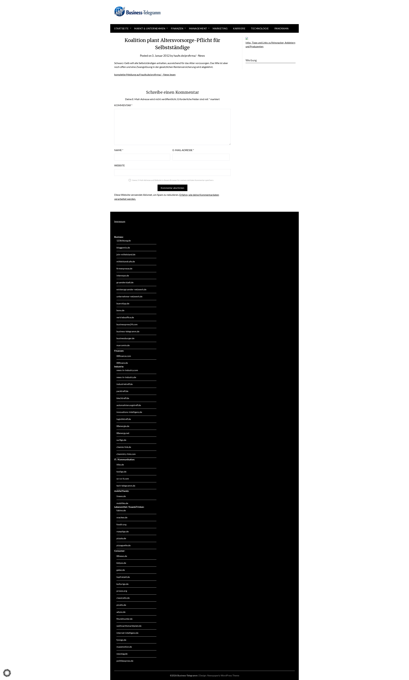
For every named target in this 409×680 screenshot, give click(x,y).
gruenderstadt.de (124, 282)
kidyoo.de (121, 563)
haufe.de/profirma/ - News (189, 55)
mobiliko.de (122, 503)
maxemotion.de (124, 646)
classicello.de (123, 597)
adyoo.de (120, 612)
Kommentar (123, 105)
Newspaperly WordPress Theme (223, 675)
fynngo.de (121, 639)
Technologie (260, 28)
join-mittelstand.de (125, 254)
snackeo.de (121, 517)
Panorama (281, 28)
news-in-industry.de (126, 377)
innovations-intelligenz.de (129, 412)
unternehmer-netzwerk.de (129, 296)
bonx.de (120, 310)
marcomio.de (123, 345)
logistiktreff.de (123, 419)
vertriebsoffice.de (125, 317)
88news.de (121, 556)
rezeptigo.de (122, 531)
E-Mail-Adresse (183, 150)
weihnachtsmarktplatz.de (128, 625)
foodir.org (121, 524)
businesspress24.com (127, 324)
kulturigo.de (122, 584)
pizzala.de (121, 538)
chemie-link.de (123, 447)
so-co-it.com (122, 478)
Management (198, 28)
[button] (7, 673)
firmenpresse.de (124, 268)
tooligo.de (121, 471)
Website (119, 165)
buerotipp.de (122, 303)
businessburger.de (125, 338)
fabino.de (121, 510)
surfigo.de (121, 440)
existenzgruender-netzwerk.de (131, 289)
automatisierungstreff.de (128, 405)
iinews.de (121, 496)
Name (118, 150)
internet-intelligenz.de (127, 632)
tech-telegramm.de (125, 485)
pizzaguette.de (123, 545)
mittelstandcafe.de (125, 261)
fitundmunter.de (124, 618)
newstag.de (121, 653)
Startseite (121, 28)
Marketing (220, 28)
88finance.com (123, 356)
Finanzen (177, 28)
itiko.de (120, 464)
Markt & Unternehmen (149, 28)
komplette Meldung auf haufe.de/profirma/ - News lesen (145, 74)
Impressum (119, 221)
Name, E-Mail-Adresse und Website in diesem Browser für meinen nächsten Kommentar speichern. (173, 180)
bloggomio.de (123, 247)
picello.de (121, 605)
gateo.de (120, 570)
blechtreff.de (122, 398)
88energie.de (122, 426)
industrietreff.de (124, 384)
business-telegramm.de (127, 331)
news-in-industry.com (127, 370)
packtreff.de (122, 391)
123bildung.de (123, 240)
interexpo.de (122, 275)
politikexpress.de (124, 660)
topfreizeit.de (123, 577)
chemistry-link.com (126, 454)
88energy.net (122, 433)
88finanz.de (122, 362)
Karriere (239, 28)
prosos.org (121, 590)
